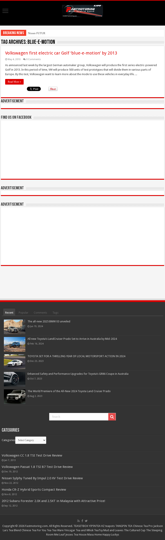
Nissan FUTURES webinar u (44, 33)
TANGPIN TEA (123, 526)
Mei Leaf (59, 534)
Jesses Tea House (76, 534)
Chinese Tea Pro (143, 526)
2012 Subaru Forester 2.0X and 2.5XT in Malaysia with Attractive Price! (53, 501)
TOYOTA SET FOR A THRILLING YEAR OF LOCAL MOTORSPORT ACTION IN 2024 (76, 356)
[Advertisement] (82, 236)
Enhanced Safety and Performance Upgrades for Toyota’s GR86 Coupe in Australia (78, 373)
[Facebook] (82, 520)
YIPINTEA (95, 526)
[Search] (112, 416)
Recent (9, 312)
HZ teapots (108, 526)
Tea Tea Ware (55, 530)
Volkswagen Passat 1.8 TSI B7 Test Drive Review (37, 467)
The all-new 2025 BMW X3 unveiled (49, 321)
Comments (40, 312)
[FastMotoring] (82, 10)
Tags (55, 312)
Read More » (14, 81)
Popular (23, 312)
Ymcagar (69, 530)
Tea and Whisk (84, 530)
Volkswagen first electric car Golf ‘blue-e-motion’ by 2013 (61, 53)
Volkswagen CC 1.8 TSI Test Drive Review (32, 455)
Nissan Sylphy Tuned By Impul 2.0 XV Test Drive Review (42, 478)
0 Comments (33, 59)
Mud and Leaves (113, 530)
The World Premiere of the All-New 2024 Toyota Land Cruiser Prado (69, 391)
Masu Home (94, 534)
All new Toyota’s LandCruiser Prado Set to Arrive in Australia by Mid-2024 (72, 338)
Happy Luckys (110, 534)
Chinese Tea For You (33, 530)
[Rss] (78, 520)
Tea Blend (15, 530)
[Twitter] (86, 520)
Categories (8, 440)
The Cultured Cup (134, 530)
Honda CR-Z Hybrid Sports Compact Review (34, 489)
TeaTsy (98, 530)
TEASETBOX (80, 526)
